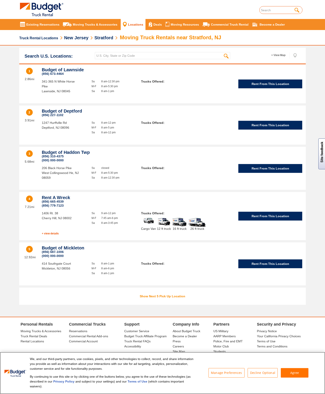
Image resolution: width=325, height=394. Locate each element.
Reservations (78, 331)
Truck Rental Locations (38, 38)
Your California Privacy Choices (279, 336)
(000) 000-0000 (53, 160)
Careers (178, 346)
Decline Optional (262, 373)
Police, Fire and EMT (228, 341)
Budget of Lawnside (63, 69)
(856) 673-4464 (53, 73)
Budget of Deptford (62, 111)
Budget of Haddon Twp (66, 152)
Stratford (103, 37)
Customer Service (136, 331)
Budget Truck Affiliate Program (145, 336)
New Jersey (76, 37)
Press (177, 341)
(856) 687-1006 (53, 252)
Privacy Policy (64, 381)
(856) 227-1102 (52, 115)
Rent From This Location (270, 84)
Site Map (179, 351)
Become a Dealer (185, 336)
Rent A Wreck (56, 197)
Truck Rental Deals (34, 336)
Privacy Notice (267, 331)
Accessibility (132, 346)
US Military (220, 331)
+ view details (50, 233)
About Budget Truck (186, 331)
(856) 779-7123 (53, 205)
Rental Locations (32, 341)
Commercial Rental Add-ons (88, 336)
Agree (294, 373)
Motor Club (221, 346)
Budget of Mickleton (63, 247)
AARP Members (224, 336)
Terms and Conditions (272, 346)
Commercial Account (83, 341)
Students (219, 351)
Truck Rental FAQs (137, 341)
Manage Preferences (226, 373)
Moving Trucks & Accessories (41, 331)
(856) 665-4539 (53, 201)
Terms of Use (266, 341)
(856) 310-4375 (53, 156)
